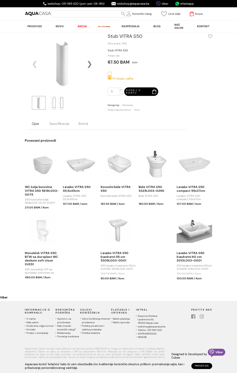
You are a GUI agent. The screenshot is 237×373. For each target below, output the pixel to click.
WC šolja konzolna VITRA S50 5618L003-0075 (42, 190)
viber (165, 3)
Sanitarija (127, 105)
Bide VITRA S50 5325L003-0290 (151, 189)
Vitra (136, 109)
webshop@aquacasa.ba (133, 3)
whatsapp (187, 3)
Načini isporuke (121, 322)
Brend (83, 124)
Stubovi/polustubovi (119, 109)
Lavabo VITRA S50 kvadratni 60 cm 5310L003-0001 (190, 257)
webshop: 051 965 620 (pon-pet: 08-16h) (76, 3)
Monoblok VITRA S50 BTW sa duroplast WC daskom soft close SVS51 (41, 258)
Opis (35, 124)
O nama (31, 318)
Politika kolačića (91, 333)
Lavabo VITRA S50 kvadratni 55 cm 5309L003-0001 (114, 257)
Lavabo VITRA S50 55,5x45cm (77, 189)
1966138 (142, 337)
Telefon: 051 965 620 (150, 330)
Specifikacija (59, 124)
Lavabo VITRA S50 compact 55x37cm (191, 189)
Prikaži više (114, 55)
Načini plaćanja (121, 318)
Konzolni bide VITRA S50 (116, 189)
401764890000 (147, 333)
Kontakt (31, 329)
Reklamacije (64, 333)
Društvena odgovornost (40, 325)
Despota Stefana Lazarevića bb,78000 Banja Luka (148, 319)
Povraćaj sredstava (68, 336)
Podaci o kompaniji (37, 333)
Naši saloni (33, 322)
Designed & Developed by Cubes (189, 355)
